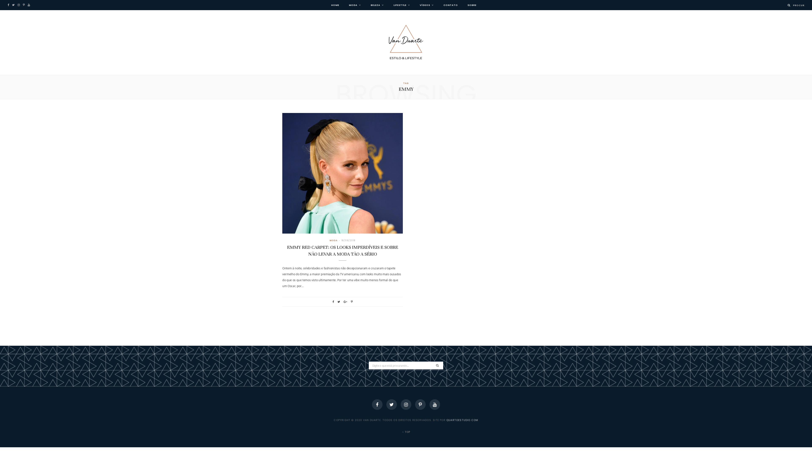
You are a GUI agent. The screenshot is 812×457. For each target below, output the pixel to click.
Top (407, 432)
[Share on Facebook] (333, 301)
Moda (353, 5)
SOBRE (472, 5)
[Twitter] (391, 404)
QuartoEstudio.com (462, 420)
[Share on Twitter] (338, 301)
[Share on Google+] (345, 301)
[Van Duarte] (406, 42)
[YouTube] (434, 404)
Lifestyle (400, 5)
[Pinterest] (420, 404)
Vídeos (425, 5)
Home (335, 5)
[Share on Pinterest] (352, 301)
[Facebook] (377, 404)
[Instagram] (406, 404)
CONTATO (450, 5)
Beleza (375, 5)
